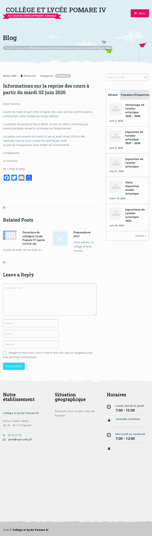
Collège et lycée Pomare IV (56, 9)
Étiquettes (142, 95)
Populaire (127, 95)
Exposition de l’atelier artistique (134, 162)
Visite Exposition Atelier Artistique (132, 188)
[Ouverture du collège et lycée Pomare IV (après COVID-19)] (12, 236)
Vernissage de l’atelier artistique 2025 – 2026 (134, 110)
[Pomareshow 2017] (62, 238)
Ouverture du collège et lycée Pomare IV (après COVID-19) (33, 238)
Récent (113, 95)
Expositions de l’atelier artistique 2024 (135, 215)
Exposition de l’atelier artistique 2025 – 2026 (134, 137)
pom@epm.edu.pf (19, 439)
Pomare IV (30, 75)
